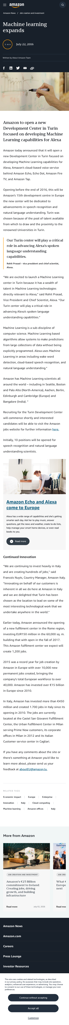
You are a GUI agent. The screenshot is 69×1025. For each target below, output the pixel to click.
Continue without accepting (33, 997)
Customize (33, 1017)
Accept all (33, 1008)
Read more (20, 541)
